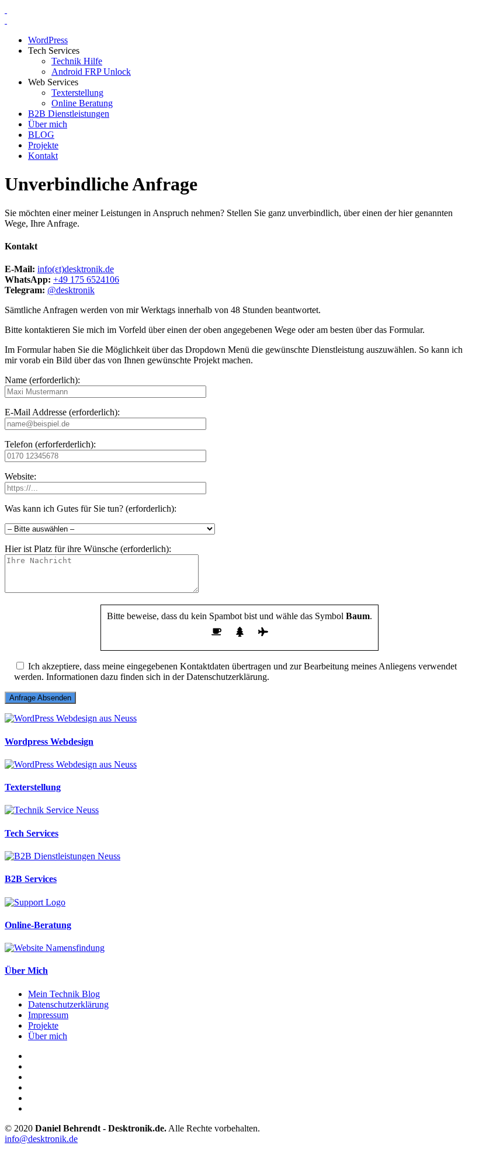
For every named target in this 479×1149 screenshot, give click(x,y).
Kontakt (43, 156)
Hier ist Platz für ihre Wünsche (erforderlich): (88, 549)
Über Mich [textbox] (26, 971)
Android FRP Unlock (91, 72)
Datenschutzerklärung (68, 1004)
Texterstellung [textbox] (33, 787)
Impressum (48, 1015)
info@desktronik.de (41, 1139)
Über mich (47, 124)
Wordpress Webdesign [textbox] (49, 742)
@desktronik (71, 290)
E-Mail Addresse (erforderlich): (62, 412)
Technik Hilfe (76, 61)
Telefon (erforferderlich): (50, 444)
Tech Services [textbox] (31, 833)
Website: (20, 476)
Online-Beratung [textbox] (38, 925)
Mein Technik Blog (64, 994)
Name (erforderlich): (42, 380)
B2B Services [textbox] (31, 879)
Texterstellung (77, 93)
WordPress (48, 40)
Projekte (43, 145)
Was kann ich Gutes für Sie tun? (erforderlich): (90, 508)
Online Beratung (82, 103)
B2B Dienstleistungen (68, 114)
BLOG (41, 135)
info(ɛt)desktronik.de (75, 269)
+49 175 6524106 (86, 279)
